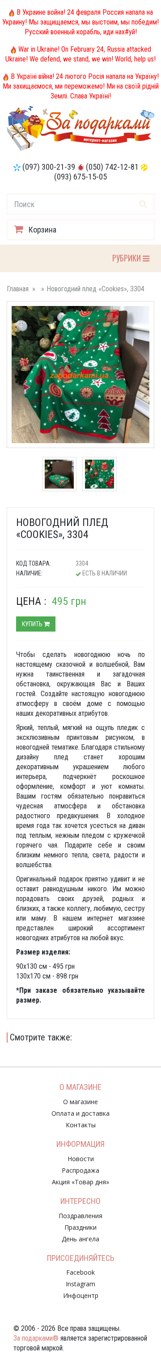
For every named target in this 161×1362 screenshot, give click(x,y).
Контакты (81, 1125)
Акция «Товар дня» (80, 1182)
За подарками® (36, 1338)
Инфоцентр (80, 1295)
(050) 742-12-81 (112, 166)
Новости (81, 1158)
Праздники (80, 1227)
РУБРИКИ (127, 258)
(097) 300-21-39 (48, 166)
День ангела (80, 1239)
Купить (33, 624)
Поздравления (80, 1215)
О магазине (80, 1101)
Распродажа (80, 1170)
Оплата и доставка (80, 1113)
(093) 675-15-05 (80, 176)
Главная (18, 289)
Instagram (80, 1284)
